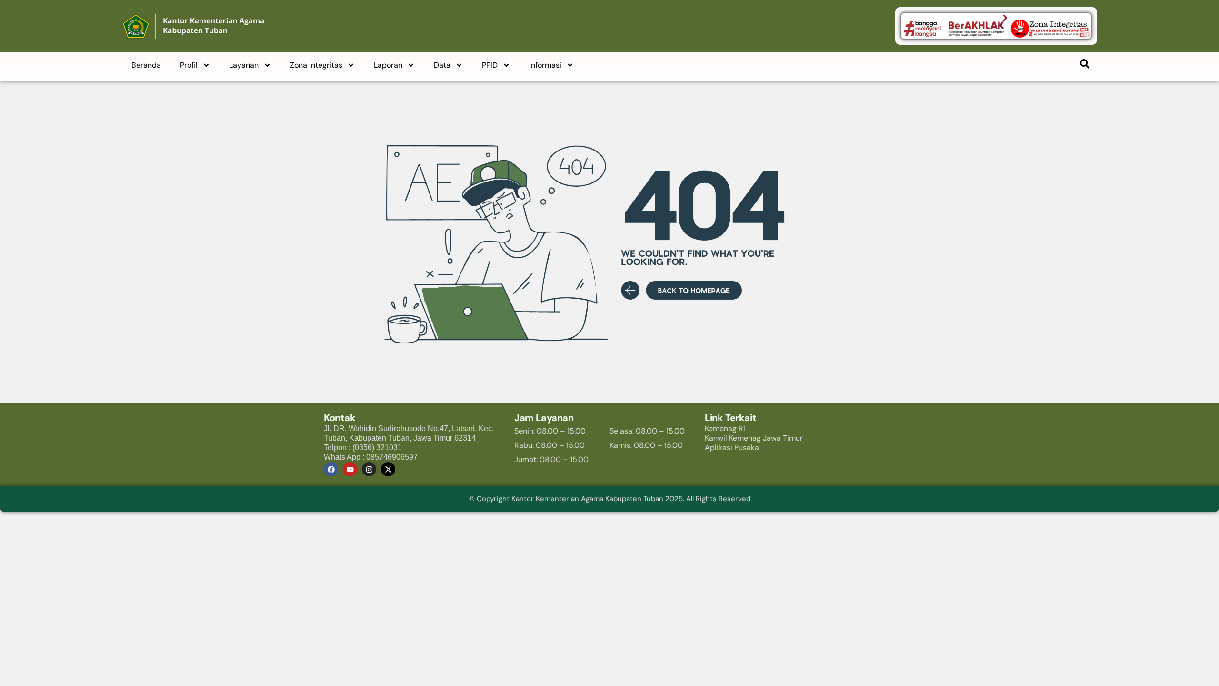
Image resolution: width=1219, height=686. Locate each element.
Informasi (545, 65)
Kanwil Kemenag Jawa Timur (754, 438)
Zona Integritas (316, 65)
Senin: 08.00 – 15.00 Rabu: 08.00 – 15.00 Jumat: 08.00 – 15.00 (551, 445)
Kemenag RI (725, 429)
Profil (189, 65)
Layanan (244, 65)
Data (442, 65)
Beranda (146, 65)
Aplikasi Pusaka (732, 448)
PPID (490, 65)
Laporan (388, 65)
